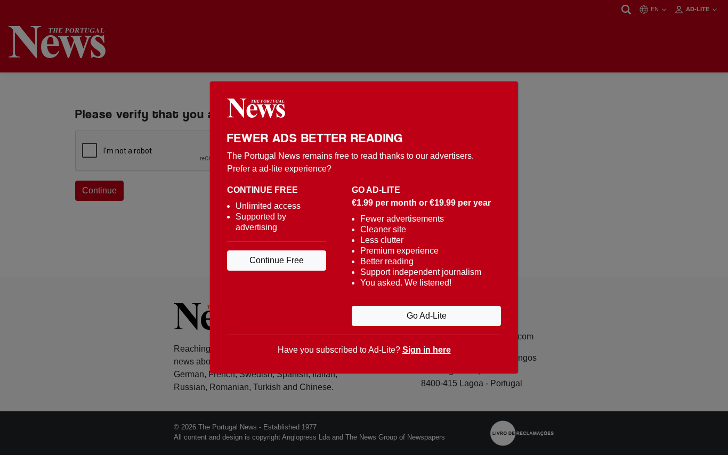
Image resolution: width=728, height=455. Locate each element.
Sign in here (426, 349)
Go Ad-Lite (427, 315)
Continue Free (276, 260)
